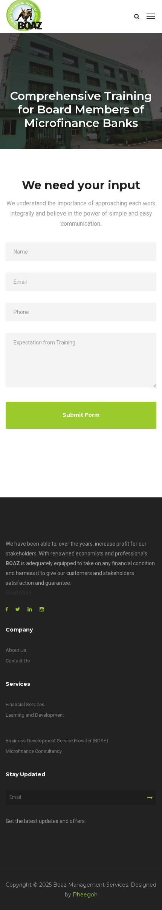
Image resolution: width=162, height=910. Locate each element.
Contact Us (18, 661)
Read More (19, 593)
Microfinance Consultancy (34, 751)
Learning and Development (35, 715)
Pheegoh (85, 894)
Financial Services (25, 704)
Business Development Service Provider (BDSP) (57, 740)
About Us (16, 650)
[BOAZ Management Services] (24, 16)
